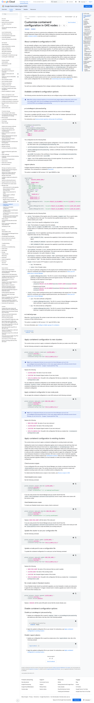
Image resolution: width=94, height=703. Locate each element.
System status (43, 689)
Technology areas (24, 1)
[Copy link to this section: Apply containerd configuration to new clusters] (63, 340)
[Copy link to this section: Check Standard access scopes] (43, 502)
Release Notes (43, 686)
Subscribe (76, 700)
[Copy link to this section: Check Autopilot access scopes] (43, 477)
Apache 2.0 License (34, 669)
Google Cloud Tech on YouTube (83, 691)
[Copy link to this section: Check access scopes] (40, 463)
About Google (25, 696)
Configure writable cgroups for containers (48, 325)
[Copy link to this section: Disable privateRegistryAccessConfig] (52, 612)
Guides (11, 9)
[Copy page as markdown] (64, 25)
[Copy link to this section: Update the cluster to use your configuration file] (58, 531)
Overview (4, 9)
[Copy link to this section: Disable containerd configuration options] (58, 609)
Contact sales (25, 689)
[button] (9, 22)
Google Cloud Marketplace (28, 686)
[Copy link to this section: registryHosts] (36, 164)
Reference (18, 9)
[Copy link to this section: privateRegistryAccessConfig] (47, 108)
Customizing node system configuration (62, 78)
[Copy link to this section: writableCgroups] (37, 314)
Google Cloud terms (44, 696)
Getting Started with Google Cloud (65, 684)
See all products (25, 682)
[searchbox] (10, 14)
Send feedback (72, 22)
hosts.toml (50, 169)
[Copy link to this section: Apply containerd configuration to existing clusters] (66, 438)
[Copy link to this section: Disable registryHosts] (41, 635)
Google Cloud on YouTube (82, 689)
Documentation (32, 16)
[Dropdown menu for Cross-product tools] (45, 2)
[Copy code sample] (76, 123)
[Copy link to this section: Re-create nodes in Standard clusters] (51, 583)
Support (41, 684)
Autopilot (27, 29)
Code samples (61, 686)
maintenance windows (52, 455)
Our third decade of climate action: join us (60, 696)
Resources (33, 9)
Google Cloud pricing (26, 684)
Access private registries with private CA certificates (48, 119)
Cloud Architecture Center (64, 689)
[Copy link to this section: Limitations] (33, 83)
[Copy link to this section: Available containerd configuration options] (60, 92)
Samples (26, 9)
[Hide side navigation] (17, 700)
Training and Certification (63, 691)
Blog (77, 682)
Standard (33, 29)
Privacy (31, 696)
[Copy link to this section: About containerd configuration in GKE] (57, 42)
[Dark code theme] (73, 123)
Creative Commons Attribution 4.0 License (61, 667)
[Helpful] (74, 17)
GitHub (59, 682)
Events (77, 684)
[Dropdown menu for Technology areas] (30, 2)
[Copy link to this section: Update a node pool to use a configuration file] (56, 548)
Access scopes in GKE (64, 473)
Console (71, 1)
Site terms (36, 696)
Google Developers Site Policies (53, 669)
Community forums (44, 682)
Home (26, 16)
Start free (87, 6)
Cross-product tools (38, 1)
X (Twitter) (78, 686)
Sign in (90, 1)
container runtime (32, 36)
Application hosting (41, 16)
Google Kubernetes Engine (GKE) (16, 6)
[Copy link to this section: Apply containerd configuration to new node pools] (59, 392)
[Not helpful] (76, 17)
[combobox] (58, 1)
